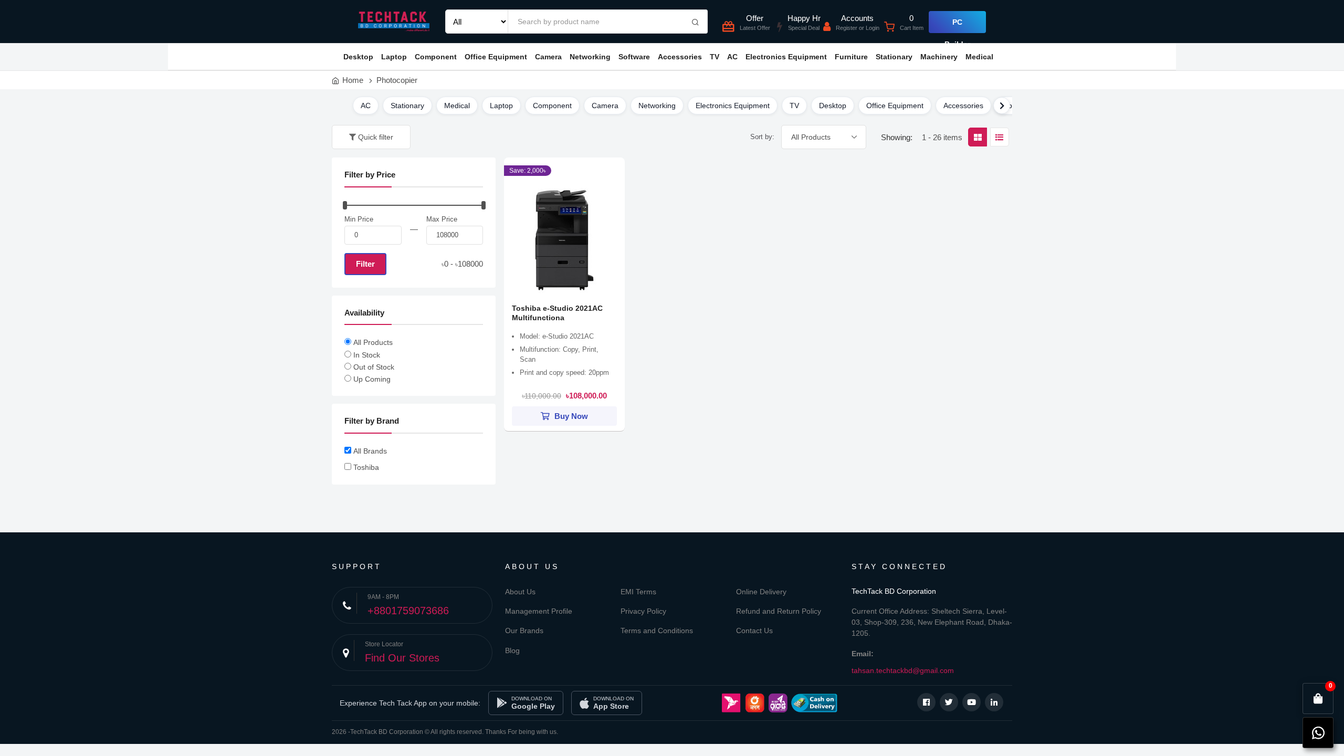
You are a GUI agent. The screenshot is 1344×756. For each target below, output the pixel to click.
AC (732, 56)
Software (634, 56)
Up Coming (372, 379)
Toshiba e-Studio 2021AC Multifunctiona (557, 313)
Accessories (680, 56)
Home (352, 80)
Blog (512, 650)
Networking (590, 56)
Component (436, 56)
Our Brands (524, 630)
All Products (373, 342)
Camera (548, 56)
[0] (1318, 699)
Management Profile (538, 611)
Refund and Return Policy (778, 611)
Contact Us (754, 630)
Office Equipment (496, 56)
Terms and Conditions (657, 630)
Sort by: (762, 137)
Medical (979, 56)
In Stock (366, 355)
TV (714, 56)
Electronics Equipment (786, 56)
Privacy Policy (643, 611)
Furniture (851, 56)
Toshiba (366, 467)
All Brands (370, 451)
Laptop (394, 56)
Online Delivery (761, 591)
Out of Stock (373, 367)
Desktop (358, 56)
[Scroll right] (1001, 105)
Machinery (939, 56)
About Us (520, 591)
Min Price (358, 219)
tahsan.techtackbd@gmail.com (903, 670)
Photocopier (396, 80)
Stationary (894, 56)
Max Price (441, 219)
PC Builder (957, 25)
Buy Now (570, 416)
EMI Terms (638, 591)
